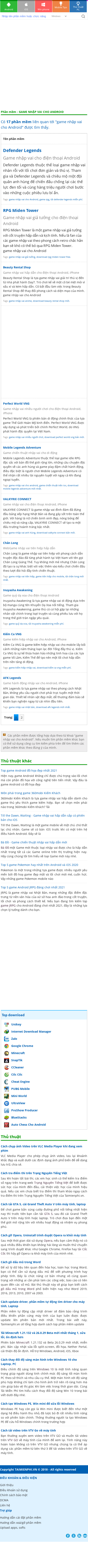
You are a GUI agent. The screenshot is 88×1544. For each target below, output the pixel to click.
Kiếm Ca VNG (12, 634)
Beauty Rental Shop (17, 267)
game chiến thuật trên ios (52, 485)
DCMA (4, 1500)
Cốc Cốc (16, 1074)
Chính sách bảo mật (13, 1495)
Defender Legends (22, 150)
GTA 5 (48, 1214)
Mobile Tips (61, 7)
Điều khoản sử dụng (14, 1490)
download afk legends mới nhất (53, 707)
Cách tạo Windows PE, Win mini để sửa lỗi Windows (37, 1404)
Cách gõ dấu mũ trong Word (21, 1262)
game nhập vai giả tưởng (22, 256)
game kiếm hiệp (36, 645)
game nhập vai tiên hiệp (22, 576)
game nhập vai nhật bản (22, 707)
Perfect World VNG (16, 403)
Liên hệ (5, 1505)
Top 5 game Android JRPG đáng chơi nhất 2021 (33, 887)
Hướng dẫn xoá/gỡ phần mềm (20, 1523)
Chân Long (10, 543)
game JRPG (8, 905)
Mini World (19, 1096)
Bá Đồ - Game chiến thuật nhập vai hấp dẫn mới (34, 842)
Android (9, 9)
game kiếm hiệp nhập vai (22, 667)
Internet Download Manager (31, 1031)
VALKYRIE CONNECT (17, 499)
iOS (26, 9)
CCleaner (17, 1067)
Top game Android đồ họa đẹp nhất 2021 (29, 770)
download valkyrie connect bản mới (56, 532)
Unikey (16, 1024)
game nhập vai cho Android (23, 199)
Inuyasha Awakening (18, 590)
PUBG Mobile (20, 1089)
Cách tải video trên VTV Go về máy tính (28, 1430)
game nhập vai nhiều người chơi (26, 437)
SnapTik (17, 1060)
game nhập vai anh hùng (22, 532)
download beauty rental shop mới (51, 300)
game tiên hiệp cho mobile (50, 576)
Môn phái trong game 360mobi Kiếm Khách (30, 793)
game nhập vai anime (20, 300)
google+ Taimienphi (74, 1536)
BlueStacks (19, 1117)
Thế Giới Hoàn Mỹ (23, 423)
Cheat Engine (20, 1082)
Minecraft (18, 1053)
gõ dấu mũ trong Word (17, 1289)
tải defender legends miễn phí (66, 199)
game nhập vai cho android (23, 485)
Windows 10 (45, 1369)
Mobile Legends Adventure (22, 447)
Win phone (43, 9)
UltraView (18, 1103)
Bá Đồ (5, 848)
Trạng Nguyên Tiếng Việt (51, 1183)
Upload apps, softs (12, 1527)
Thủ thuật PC (78, 8)
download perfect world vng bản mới (64, 437)
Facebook (68, 1536)
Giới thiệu (7, 1485)
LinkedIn (85, 1536)
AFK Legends (12, 678)
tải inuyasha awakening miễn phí (45, 623)
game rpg (44, 199)
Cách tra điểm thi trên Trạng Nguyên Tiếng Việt (34, 1173)
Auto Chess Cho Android (28, 1124)
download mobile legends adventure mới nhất (40, 487)
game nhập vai (73, 164)
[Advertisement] (44, 64)
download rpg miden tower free (53, 256)
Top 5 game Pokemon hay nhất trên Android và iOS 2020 (39, 865)
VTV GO (13, 1440)
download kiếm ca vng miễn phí (54, 667)
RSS (79, 1536)
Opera (48, 1240)
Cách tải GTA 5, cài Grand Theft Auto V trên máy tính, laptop (43, 1204)
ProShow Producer (24, 1110)
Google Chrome (22, 1046)
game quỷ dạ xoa (18, 623)
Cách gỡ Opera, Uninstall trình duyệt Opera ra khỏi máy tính (43, 1235)
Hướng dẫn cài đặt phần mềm (20, 1517)
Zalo (14, 1039)
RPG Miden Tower (20, 210)
